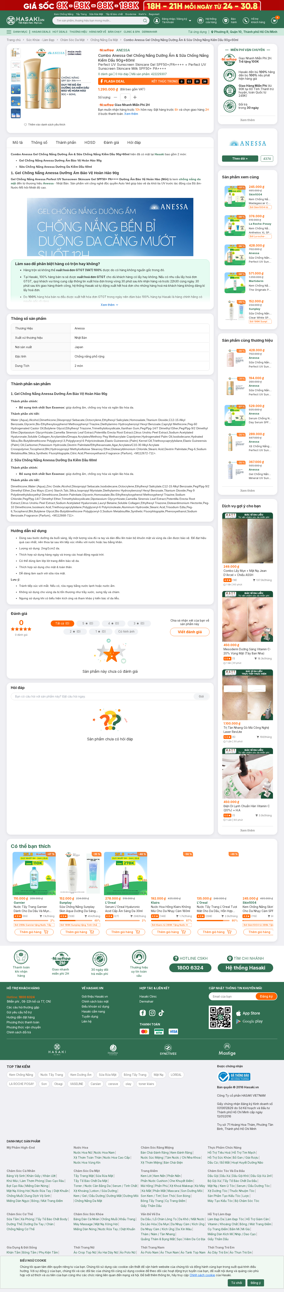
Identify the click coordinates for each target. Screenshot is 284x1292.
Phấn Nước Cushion (154, 1181)
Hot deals (60, 31)
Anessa (123, 50)
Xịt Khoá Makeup (181, 1186)
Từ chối (236, 1283)
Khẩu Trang (127, 1219)
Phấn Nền (173, 1176)
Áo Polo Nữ (128, 1252)
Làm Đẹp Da (216, 1219)
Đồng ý (256, 1283)
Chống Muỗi (15, 1196)
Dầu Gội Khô (240, 1176)
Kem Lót (146, 1176)
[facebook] (143, 1013)
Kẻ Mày (200, 1186)
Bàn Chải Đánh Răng (155, 1152)
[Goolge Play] (249, 1021)
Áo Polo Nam (149, 1252)
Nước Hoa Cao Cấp (116, 1157)
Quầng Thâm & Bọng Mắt (158, 1239)
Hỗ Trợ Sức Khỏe (219, 1157)
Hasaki (159, 154)
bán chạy (115, 31)
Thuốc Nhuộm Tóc (241, 1191)
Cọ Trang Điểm (175, 1201)
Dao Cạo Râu (55, 1181)
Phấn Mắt (159, 1191)
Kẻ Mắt (146, 1191)
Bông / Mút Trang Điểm (47, 1201)
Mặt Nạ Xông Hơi (18, 1191)
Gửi (201, 696)
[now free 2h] (106, 50)
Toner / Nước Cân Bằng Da (92, 1186)
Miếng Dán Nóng (36, 1186)
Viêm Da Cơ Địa (194, 1239)
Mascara (173, 1191)
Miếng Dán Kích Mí (220, 1234)
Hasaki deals (41, 31)
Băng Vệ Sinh (16, 1176)
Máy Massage (83, 1224)
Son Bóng (183, 1196)
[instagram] (152, 1013)
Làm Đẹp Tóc (235, 1219)
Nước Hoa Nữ (83, 1152)
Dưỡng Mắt (114, 1196)
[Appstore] (249, 1013)
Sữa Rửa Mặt (104, 1176)
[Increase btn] (134, 97)
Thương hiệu (78, 31)
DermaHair (149, 31)
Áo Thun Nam (169, 1252)
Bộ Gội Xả (214, 1181)
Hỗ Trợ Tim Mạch (244, 1152)
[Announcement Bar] (142, 5)
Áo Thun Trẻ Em (241, 1252)
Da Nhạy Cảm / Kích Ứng (187, 1224)
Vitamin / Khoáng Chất (223, 1224)
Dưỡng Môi (130, 1196)
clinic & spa (132, 31)
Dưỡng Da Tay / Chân (38, 1224)
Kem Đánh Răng (181, 1152)
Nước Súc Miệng (152, 1157)
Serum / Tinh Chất (124, 1186)
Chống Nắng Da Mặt (104, 40)
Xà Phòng (27, 1219)
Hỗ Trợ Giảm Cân (257, 1219)
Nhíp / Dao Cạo (245, 1234)
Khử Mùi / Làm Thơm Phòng (25, 1181)
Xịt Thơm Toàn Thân (87, 1157)
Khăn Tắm (13, 1252)
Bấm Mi (235, 1229)
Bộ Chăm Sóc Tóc (247, 1201)
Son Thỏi (169, 1196)
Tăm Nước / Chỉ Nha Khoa (182, 1157)
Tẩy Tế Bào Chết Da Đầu (240, 1181)
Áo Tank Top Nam (193, 1252)
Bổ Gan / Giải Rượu (245, 1157)
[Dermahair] (113, 1049)
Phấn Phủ (161, 1186)
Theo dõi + (240, 158)
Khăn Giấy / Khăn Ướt (41, 1176)
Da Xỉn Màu (184, 1229)
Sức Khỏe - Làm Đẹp (40, 40)
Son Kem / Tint (151, 1196)
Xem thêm (131, 113)
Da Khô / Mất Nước (191, 1219)
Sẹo (179, 1239)
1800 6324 (190, 968)
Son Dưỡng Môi (191, 1191)
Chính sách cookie (202, 1275)
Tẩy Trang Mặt (84, 1176)
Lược (245, 1196)
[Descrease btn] (115, 97)
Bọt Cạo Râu (15, 1186)
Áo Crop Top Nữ (85, 1252)
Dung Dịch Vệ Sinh (37, 1196)
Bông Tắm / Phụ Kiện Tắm (40, 1252)
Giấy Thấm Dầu (151, 1206)
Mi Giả (245, 1229)
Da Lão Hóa (149, 1224)
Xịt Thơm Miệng (151, 1162)
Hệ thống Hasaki (245, 968)
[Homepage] (25, 20)
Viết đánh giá (190, 632)
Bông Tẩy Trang (152, 1201)
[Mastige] (227, 1049)
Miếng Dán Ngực (18, 1201)
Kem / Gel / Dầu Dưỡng (89, 1196)
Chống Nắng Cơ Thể (21, 1229)
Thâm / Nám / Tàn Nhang (158, 1234)
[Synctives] (168, 1049)
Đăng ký (266, 996)
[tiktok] (161, 1013)
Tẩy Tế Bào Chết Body (51, 1219)
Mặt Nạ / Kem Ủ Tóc (221, 1186)
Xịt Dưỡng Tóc (217, 1191)
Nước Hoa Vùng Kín (87, 1162)
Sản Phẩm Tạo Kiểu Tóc (224, 1196)
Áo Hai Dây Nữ (108, 1252)
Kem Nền (159, 1176)
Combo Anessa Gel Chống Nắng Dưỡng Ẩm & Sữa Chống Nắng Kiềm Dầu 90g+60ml (181, 40)
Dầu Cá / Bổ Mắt (219, 1162)
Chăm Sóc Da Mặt (72, 40)
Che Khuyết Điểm (181, 1181)
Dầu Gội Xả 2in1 (261, 1176)
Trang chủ (14, 40)
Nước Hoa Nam (104, 1152)
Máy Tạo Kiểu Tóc (220, 1201)
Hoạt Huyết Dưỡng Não (247, 1162)
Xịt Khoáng (81, 1191)
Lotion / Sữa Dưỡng (103, 1191)
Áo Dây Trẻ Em (218, 1252)
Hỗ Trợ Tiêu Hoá (219, 1152)
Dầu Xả (225, 1176)
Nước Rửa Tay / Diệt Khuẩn (50, 1191)
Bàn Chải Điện (173, 1162)
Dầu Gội (213, 1176)
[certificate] (247, 1076)
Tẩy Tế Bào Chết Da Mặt (90, 1181)
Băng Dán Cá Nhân (86, 1219)
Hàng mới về (97, 31)
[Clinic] (57, 1049)
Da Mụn (164, 1224)
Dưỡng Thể (14, 1224)
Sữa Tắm (13, 1219)
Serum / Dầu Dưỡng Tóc (253, 1186)
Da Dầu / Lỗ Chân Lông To (159, 1219)
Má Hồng (147, 1186)
